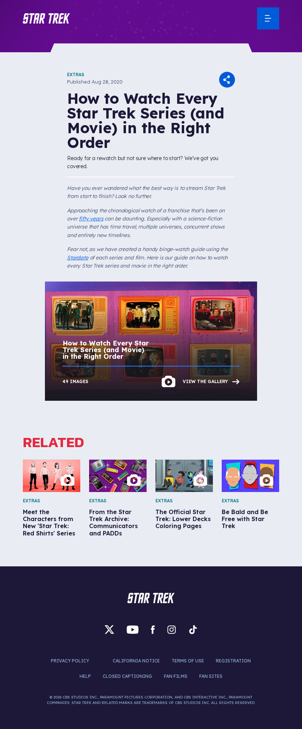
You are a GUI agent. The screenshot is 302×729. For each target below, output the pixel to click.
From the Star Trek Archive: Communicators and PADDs (113, 523)
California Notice (136, 660)
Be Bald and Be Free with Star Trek (245, 519)
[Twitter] (109, 629)
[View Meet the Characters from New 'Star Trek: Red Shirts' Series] (51, 476)
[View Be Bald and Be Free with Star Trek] (250, 476)
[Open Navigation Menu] (268, 18)
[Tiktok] (193, 629)
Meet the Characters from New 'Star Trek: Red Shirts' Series (49, 523)
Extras (75, 74)
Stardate (77, 257)
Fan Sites (210, 676)
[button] (46, 18)
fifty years (91, 218)
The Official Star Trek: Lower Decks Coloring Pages (183, 519)
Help (85, 676)
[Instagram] (171, 629)
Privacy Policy (70, 660)
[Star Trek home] (151, 598)
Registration (233, 660)
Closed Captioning (127, 676)
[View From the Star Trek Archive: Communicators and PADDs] (118, 476)
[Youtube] (132, 629)
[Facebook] (153, 629)
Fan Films (175, 676)
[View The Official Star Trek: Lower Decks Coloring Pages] (184, 476)
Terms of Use (188, 660)
